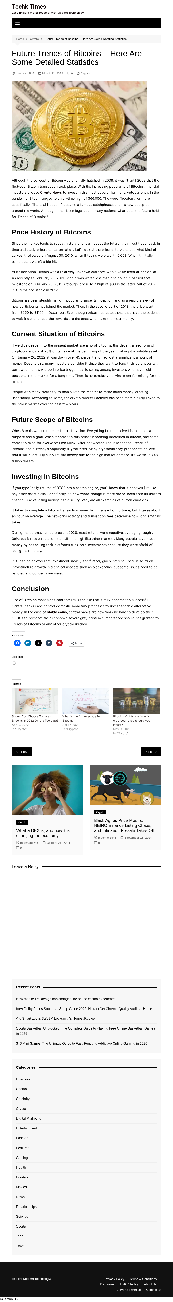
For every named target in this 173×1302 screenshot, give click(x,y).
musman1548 (25, 73)
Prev (24, 751)
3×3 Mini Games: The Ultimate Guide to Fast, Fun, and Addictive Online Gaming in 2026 (81, 1043)
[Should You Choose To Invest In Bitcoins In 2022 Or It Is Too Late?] (35, 701)
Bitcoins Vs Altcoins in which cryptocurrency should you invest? (132, 721)
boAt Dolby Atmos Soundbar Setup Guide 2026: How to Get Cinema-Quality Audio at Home (84, 1009)
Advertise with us (129, 1289)
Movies (21, 1187)
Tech (19, 1236)
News (20, 1197)
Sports (21, 1226)
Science (22, 1216)
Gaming (22, 1158)
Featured (23, 1148)
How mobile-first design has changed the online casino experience (65, 999)
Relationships (26, 1207)
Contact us (153, 1289)
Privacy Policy (114, 1279)
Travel (20, 1246)
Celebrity (23, 1099)
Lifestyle (22, 1177)
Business (23, 1079)
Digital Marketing (28, 1118)
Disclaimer (107, 1284)
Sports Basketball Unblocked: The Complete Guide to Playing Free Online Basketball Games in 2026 (85, 1031)
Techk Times (29, 6)
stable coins (57, 612)
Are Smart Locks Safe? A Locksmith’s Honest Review (56, 1018)
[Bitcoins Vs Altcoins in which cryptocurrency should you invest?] (136, 701)
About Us (150, 1284)
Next (148, 751)
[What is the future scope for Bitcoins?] (85, 701)
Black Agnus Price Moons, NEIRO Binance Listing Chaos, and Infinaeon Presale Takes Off (124, 825)
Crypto (85, 73)
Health (21, 1167)
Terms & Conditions (143, 1279)
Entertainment (26, 1128)
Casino (21, 1089)
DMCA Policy (129, 1284)
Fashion (22, 1138)
